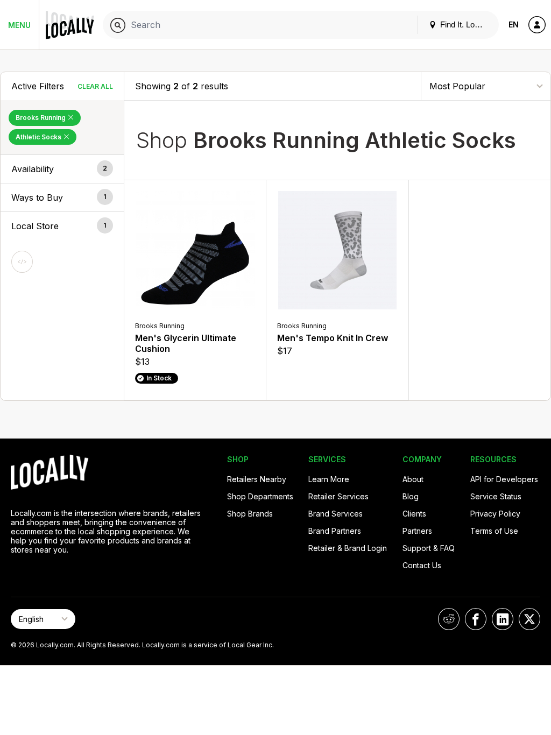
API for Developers (504, 479)
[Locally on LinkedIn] (502, 619)
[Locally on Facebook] (475, 619)
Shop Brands (250, 513)
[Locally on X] (529, 619)
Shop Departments (260, 496)
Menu (19, 25)
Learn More (328, 479)
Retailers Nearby (256, 479)
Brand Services (335, 513)
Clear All (95, 86)
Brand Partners (334, 530)
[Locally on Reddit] (449, 619)
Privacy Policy (495, 513)
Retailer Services (338, 496)
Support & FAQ (428, 548)
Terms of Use (494, 530)
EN (513, 24)
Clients (414, 513)
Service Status (495, 496)
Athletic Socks (39, 137)
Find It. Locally (464, 24)
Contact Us (421, 565)
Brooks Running (41, 118)
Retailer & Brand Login (347, 548)
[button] (62, 169)
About (412, 479)
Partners (417, 530)
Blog (410, 496)
